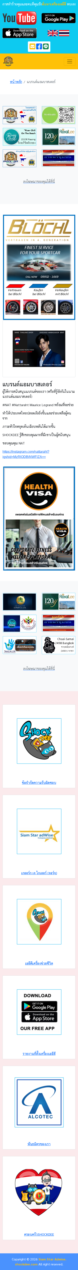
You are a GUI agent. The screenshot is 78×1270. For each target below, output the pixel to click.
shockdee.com (26, 1264)
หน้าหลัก (16, 82)
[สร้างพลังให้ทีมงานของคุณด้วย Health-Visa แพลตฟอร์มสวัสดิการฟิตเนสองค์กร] (39, 518)
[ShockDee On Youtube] (19, 17)
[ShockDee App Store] (19, 32)
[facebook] (39, 47)
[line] (46, 47)
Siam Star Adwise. (52, 1259)
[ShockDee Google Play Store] (59, 17)
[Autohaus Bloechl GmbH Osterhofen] (39, 266)
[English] (53, 32)
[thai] (64, 32)
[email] (32, 47)
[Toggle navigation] (70, 61)
